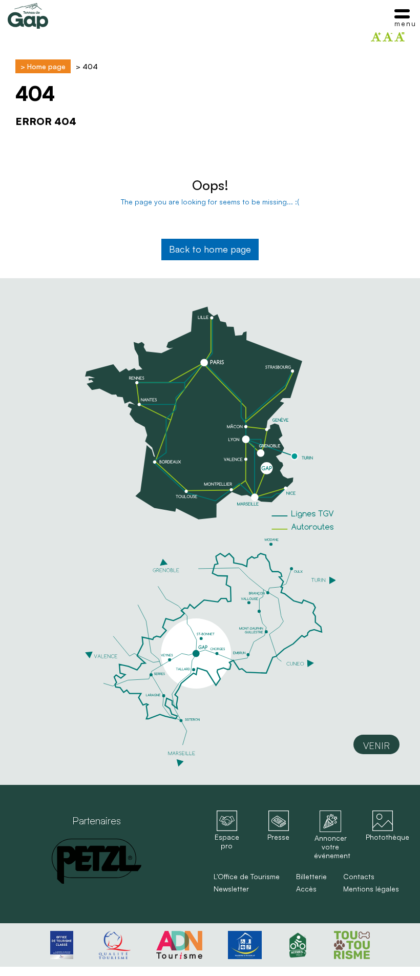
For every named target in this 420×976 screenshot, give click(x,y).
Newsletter (231, 889)
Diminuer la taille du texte (388, 37)
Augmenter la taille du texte (376, 37)
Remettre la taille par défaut (399, 37)
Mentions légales (371, 889)
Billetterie (311, 877)
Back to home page (210, 249)
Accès (306, 889)
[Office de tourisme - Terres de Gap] (28, 16)
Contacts (358, 877)
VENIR (376, 745)
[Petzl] (96, 861)
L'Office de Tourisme (247, 877)
